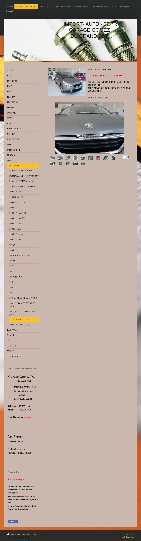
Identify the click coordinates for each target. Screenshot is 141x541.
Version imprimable (18, 534)
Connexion (129, 534)
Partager (13, 522)
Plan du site (31, 534)
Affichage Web (128, 536)
